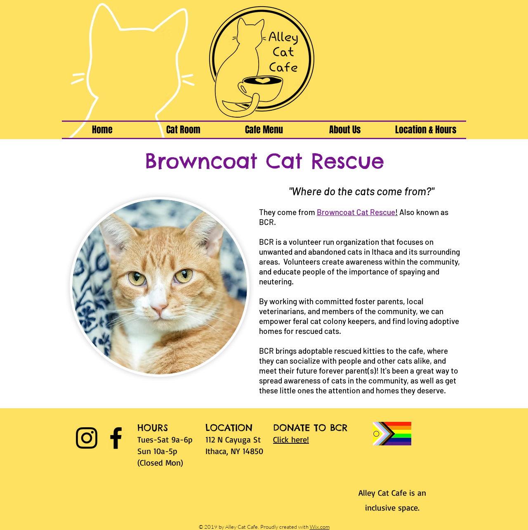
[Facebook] (115, 438)
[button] (183, 130)
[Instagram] (86, 438)
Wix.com (320, 526)
